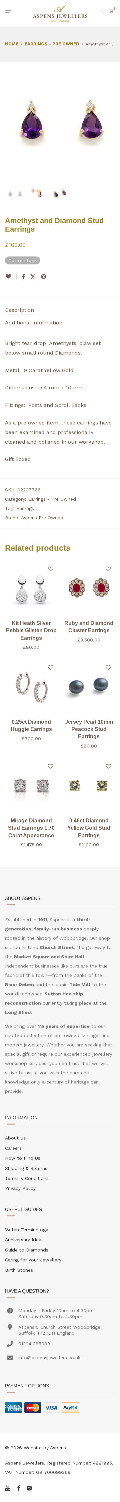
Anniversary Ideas (24, 1239)
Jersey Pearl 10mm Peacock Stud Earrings (89, 729)
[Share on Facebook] (23, 277)
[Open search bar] (104, 10)
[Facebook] (18, 1487)
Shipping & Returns (26, 1168)
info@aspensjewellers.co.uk (49, 1357)
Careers (13, 1148)
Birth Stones (19, 1270)
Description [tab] (19, 310)
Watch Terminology (26, 1229)
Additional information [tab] (33, 322)
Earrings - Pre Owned (52, 43)
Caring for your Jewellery (33, 1259)
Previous (6, 121)
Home (11, 43)
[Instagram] (29, 1487)
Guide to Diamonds (26, 1249)
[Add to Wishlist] (11, 276)
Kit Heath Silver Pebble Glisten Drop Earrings (31, 630)
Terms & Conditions (27, 1178)
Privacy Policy (20, 1188)
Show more (31, 647)
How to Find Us (22, 1158)
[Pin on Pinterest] (44, 277)
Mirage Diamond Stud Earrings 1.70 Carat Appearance (31, 828)
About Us (15, 1137)
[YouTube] (8, 1487)
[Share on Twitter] (33, 277)
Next (113, 121)
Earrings (25, 508)
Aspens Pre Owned (42, 517)
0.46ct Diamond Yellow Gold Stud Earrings (88, 828)
